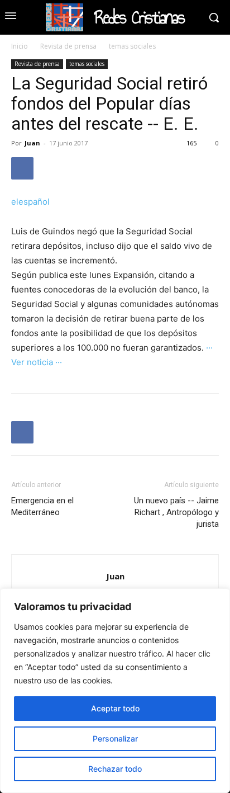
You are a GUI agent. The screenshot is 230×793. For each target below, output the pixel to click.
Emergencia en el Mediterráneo (42, 506)
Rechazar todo (115, 768)
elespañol (30, 201)
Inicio (19, 46)
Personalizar (115, 738)
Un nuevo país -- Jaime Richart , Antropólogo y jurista (176, 512)
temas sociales (132, 46)
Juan (32, 143)
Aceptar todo (115, 708)
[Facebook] (22, 168)
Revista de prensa (68, 46)
